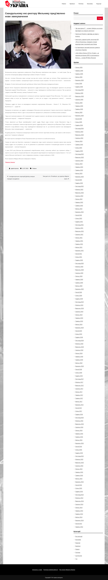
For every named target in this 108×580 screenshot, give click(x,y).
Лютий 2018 (78, 369)
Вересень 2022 (79, 192)
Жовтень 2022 (79, 189)
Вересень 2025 (79, 96)
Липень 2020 (78, 276)
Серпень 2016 (79, 427)
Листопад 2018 (79, 340)
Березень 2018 (79, 366)
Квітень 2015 (78, 478)
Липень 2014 (78, 507)
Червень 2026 (79, 70)
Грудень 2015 (79, 453)
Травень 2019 (79, 321)
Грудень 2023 (79, 151)
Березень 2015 (79, 482)
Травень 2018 (79, 359)
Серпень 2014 (79, 504)
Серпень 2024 (79, 138)
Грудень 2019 (79, 298)
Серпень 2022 (79, 196)
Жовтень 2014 (79, 498)
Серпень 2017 (79, 388)
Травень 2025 (79, 109)
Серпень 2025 (79, 99)
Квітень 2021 (78, 247)
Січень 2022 (78, 218)
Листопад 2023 (79, 154)
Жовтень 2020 (79, 266)
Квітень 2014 (78, 517)
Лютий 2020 (78, 292)
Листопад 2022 (79, 186)
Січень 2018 (78, 372)
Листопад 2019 (79, 302)
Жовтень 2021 (79, 228)
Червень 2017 (79, 395)
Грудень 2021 (79, 221)
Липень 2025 (78, 102)
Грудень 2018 (79, 337)
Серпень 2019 (79, 311)
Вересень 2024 (79, 135)
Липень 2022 (78, 199)
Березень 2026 (79, 80)
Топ (76, 559)
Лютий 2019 (78, 331)
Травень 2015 (79, 475)
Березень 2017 (79, 404)
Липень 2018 (78, 353)
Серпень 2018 (79, 350)
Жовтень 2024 (79, 131)
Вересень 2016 (79, 424)
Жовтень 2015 (79, 459)
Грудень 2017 (79, 375)
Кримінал (72, 3)
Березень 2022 (79, 212)
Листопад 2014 (79, 494)
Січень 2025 (78, 122)
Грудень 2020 (79, 260)
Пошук (76, 13)
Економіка (90, 3)
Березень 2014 (79, 520)
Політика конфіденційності (50, 569)
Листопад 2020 (79, 263)
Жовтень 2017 (79, 382)
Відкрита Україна (10, 162)
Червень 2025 (79, 106)
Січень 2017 (78, 411)
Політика (81, 3)
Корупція (98, 3)
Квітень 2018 (78, 363)
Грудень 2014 (79, 491)
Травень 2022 (79, 205)
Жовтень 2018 (79, 343)
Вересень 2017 (79, 385)
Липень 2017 (78, 392)
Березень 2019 (79, 327)
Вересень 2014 (79, 501)
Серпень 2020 (79, 273)
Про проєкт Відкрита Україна (67, 569)
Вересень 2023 (79, 157)
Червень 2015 (79, 472)
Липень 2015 (78, 469)
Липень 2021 (78, 237)
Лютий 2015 (78, 485)
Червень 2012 (79, 526)
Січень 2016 (78, 449)
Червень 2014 (79, 510)
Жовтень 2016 (79, 420)
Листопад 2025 (79, 90)
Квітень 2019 (78, 324)
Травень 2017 (79, 398)
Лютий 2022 (78, 215)
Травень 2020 (79, 282)
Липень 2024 (78, 141)
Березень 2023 (79, 176)
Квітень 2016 (78, 440)
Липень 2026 (78, 67)
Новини (64, 3)
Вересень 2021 (79, 231)
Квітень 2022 (78, 208)
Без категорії (78, 536)
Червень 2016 (79, 433)
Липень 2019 (78, 314)
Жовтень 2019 (79, 305)
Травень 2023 (79, 170)
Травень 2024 (79, 144)
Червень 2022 (79, 202)
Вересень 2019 (79, 308)
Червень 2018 (79, 356)
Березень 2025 (79, 115)
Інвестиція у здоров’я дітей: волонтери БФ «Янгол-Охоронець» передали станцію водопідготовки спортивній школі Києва (87, 42)
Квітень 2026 (78, 77)
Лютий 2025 (78, 118)
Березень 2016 (79, 443)
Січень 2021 (78, 257)
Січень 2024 (78, 147)
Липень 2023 (78, 163)
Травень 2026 (79, 73)
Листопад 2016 (79, 417)
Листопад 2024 (79, 128)
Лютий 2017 (78, 408)
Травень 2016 (79, 437)
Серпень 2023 (79, 160)
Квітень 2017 (78, 401)
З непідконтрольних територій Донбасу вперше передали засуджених (21, 177)
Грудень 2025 (79, 86)
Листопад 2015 (79, 456)
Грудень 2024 (79, 125)
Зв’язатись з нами (37, 569)
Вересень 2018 (79, 347)
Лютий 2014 (78, 523)
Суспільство (78, 555)
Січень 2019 (78, 334)
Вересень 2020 (79, 269)
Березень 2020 (79, 289)
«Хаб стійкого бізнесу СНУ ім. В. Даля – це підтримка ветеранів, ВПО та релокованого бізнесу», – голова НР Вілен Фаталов (87, 55)
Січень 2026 (78, 83)
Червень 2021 (79, 241)
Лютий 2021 (78, 253)
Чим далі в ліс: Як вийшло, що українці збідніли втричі (56, 177)
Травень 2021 (79, 244)
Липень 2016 (78, 430)
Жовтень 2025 (79, 93)
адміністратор (15, 168)
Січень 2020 (78, 295)
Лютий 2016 (78, 446)
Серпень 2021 (79, 234)
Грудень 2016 (79, 414)
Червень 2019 (79, 318)
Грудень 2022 (79, 183)
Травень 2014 (79, 514)
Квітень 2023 (78, 173)
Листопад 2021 (79, 224)
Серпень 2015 (79, 465)
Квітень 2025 (78, 112)
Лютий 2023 (78, 180)
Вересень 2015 (79, 462)
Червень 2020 (79, 279)
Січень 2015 (78, 488)
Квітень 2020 (78, 286)
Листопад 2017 (79, 379)
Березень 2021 (79, 250)
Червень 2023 (79, 167)
